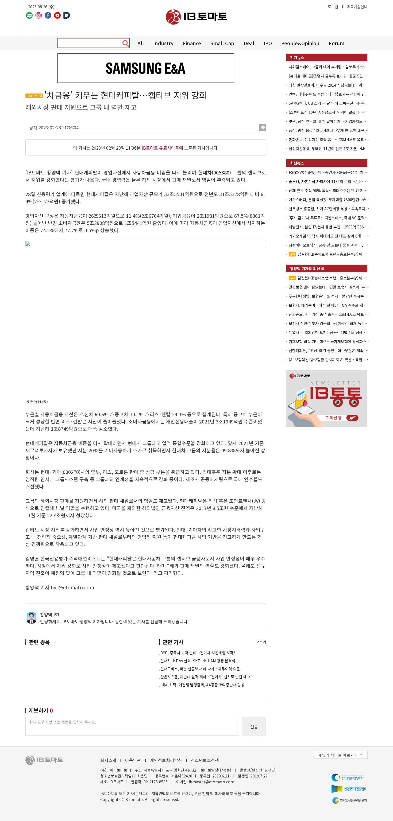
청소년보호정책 (205, 760)
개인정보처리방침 (166, 760)
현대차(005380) (214, 172)
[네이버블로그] (29, 15)
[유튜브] (57, 15)
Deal (249, 43)
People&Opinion (300, 43)
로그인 (333, 6)
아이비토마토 (196, 17)
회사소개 (108, 760)
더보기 (261, 641)
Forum (336, 43)
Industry (163, 43)
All (141, 43)
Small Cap (222, 43)
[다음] (66, 15)
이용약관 (133, 760)
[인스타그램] (38, 15)
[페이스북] (48, 15)
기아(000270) (66, 471)
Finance (192, 43)
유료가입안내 (357, 6)
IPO (268, 43)
